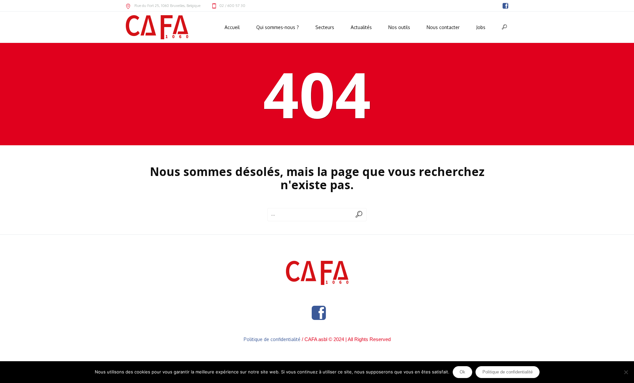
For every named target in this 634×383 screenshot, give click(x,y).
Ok (462, 371)
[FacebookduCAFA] (505, 6)
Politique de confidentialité (272, 339)
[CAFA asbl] (317, 273)
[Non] (625, 372)
